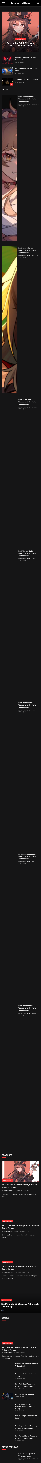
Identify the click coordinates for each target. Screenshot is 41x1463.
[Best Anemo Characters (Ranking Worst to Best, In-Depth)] (7, 1407)
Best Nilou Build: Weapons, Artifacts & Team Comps (27, 705)
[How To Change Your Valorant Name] (7, 1418)
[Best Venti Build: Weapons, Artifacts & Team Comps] (7, 1386)
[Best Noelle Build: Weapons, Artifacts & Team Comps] (9, 1077)
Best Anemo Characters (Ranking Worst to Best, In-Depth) (25, 1406)
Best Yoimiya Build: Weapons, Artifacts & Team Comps (27, 98)
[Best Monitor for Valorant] (7, 1396)
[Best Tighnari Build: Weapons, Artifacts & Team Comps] (7, 1438)
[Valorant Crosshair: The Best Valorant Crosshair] (7, 60)
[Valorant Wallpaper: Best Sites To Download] (7, 1366)
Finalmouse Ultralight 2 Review (26, 79)
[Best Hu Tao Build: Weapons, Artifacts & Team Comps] (20, 32)
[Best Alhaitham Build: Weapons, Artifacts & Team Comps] (9, 925)
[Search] (38, 3)
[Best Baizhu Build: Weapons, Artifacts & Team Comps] (9, 471)
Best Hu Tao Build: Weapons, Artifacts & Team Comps (20, 44)
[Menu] (3, 3)
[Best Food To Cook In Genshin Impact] (7, 1376)
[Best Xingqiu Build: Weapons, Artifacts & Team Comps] (7, 1428)
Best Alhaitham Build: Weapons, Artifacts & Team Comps (27, 856)
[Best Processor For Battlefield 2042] (7, 71)
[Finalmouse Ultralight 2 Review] (7, 82)
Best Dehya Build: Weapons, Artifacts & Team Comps (27, 250)
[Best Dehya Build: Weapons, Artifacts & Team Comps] (9, 319)
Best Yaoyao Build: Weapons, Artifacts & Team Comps (27, 553)
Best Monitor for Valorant (24, 1394)
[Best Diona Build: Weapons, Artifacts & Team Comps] (20, 1252)
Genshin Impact (7, 1180)
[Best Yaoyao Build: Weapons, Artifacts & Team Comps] (9, 622)
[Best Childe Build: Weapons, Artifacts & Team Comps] (20, 1211)
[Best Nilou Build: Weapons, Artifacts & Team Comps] (9, 774)
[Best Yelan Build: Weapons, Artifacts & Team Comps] (20, 1297)
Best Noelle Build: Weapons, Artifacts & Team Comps (27, 1008)
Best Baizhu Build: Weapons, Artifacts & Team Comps (27, 402)
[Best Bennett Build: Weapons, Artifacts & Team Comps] (20, 1333)
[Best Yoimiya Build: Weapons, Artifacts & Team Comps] (9, 168)
